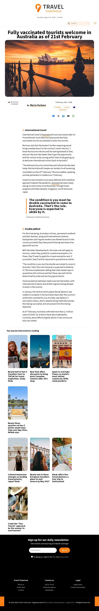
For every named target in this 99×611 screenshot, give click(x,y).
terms (54, 330)
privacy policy (63, 330)
